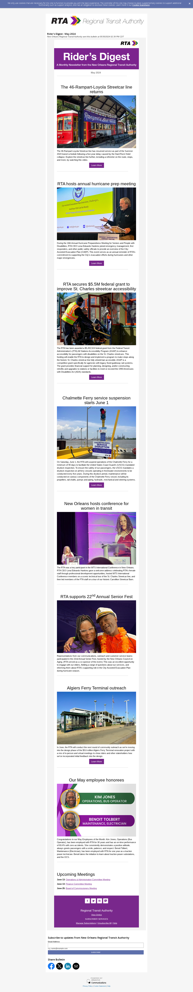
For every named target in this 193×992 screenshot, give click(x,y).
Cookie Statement (141, 5)
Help (115, 923)
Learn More (96, 165)
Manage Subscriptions (86, 923)
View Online (96, 915)
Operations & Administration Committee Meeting (88, 879)
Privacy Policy (88, 986)
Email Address (54, 942)
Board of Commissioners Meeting (81, 888)
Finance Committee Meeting (79, 884)
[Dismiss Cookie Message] (189, 2)
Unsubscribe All (104, 923)
